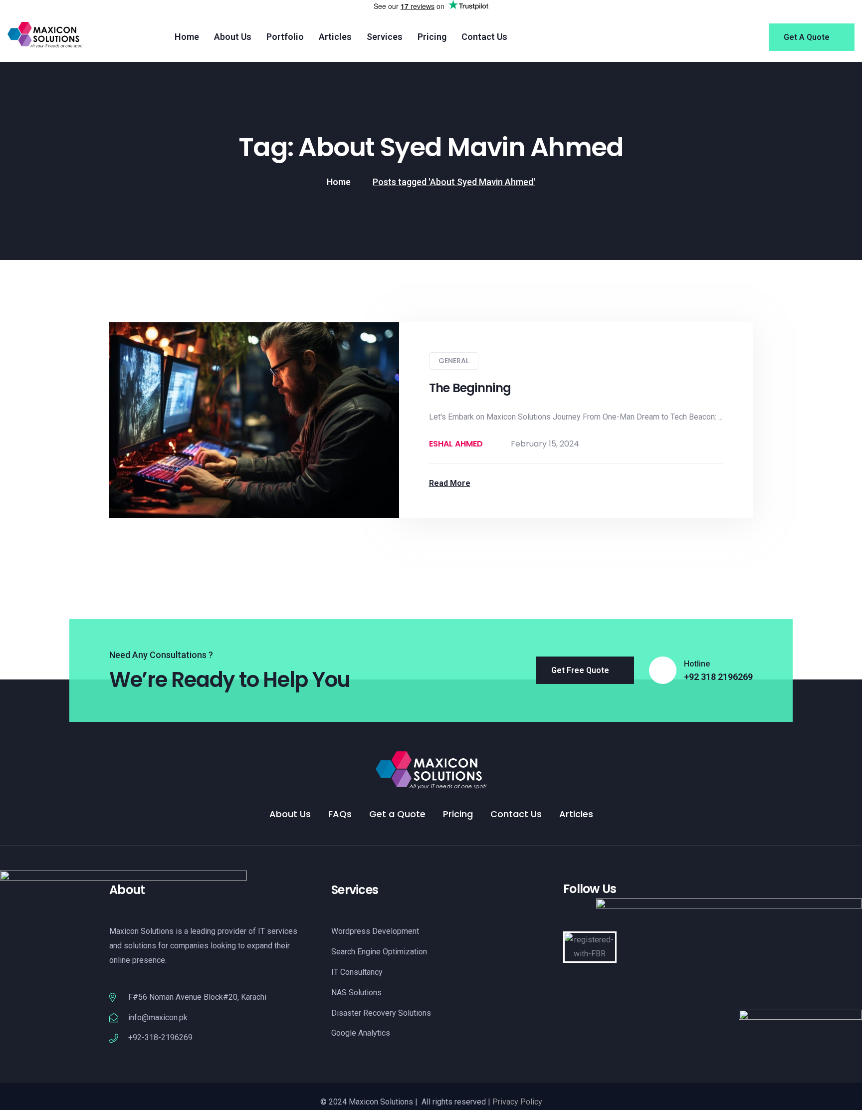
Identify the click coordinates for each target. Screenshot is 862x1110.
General (453, 361)
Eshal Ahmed (456, 444)
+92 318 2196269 (718, 676)
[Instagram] (584, 916)
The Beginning (470, 388)
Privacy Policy (517, 1102)
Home (339, 182)
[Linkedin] (600, 916)
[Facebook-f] (567, 916)
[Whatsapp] (617, 916)
